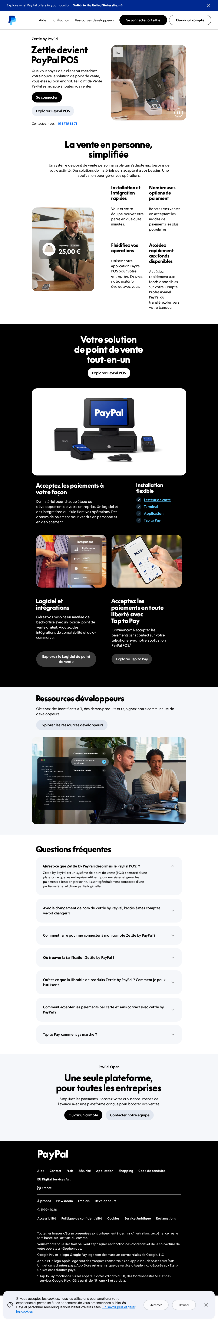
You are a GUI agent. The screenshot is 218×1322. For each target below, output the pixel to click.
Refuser (184, 1305)
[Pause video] (178, 112)
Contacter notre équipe (129, 1115)
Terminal (151, 507)
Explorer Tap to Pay (132, 659)
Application (153, 513)
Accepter (156, 1305)
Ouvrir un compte (83, 1115)
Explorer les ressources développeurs (71, 725)
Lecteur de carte (157, 500)
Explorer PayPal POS (53, 111)
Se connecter (47, 97)
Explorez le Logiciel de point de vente (66, 659)
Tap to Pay (152, 520)
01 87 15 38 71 (67, 123)
